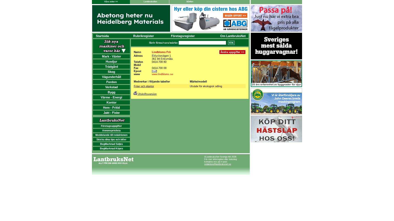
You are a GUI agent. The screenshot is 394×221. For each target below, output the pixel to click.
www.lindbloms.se (162, 74)
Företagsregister (183, 36)
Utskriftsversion (147, 94)
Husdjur (111, 61)
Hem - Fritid (111, 107)
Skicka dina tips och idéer (111, 139)
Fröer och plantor (144, 86)
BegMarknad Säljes (111, 144)
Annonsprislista (111, 130)
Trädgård (111, 66)
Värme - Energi (111, 97)
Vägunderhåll (111, 77)
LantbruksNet (150, 1)
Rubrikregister (143, 36)
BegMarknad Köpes (111, 148)
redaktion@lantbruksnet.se (217, 164)
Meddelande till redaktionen (111, 135)
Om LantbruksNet (233, 36)
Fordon (111, 82)
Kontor (112, 102)
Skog (111, 71)
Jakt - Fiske (111, 112)
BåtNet (190, 1)
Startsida (102, 36)
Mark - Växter (111, 56)
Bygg (111, 92)
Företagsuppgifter (111, 126)
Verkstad (111, 87)
